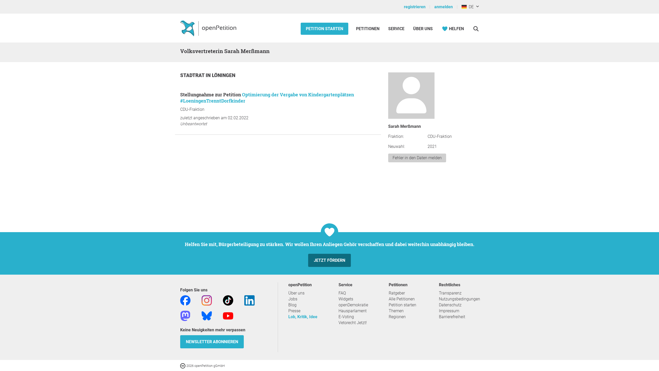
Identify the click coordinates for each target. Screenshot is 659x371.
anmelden (443, 6)
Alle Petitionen (402, 299)
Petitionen (368, 28)
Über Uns (423, 28)
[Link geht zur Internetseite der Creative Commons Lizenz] (183, 365)
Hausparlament (353, 310)
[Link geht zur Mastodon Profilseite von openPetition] (185, 315)
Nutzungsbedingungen (459, 299)
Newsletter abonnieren (212, 341)
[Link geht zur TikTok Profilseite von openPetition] (228, 300)
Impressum (449, 310)
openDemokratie (353, 304)
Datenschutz (450, 304)
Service (396, 28)
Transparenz (450, 293)
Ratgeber (397, 293)
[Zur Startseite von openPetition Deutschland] (209, 28)
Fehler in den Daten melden (417, 157)
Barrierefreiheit (452, 316)
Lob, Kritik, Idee (302, 316)
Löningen (223, 75)
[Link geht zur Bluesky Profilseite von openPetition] (207, 315)
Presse (294, 310)
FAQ (342, 293)
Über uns (296, 293)
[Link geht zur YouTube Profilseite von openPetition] (228, 315)
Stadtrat (193, 75)
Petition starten (324, 28)
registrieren (415, 6)
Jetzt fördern (329, 260)
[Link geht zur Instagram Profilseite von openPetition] (207, 300)
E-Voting (346, 316)
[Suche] (476, 29)
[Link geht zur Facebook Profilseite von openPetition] (185, 300)
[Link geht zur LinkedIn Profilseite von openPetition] (249, 300)
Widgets (346, 299)
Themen (396, 310)
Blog (292, 304)
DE (470, 6)
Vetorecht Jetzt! (353, 322)
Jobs (292, 299)
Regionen (397, 316)
